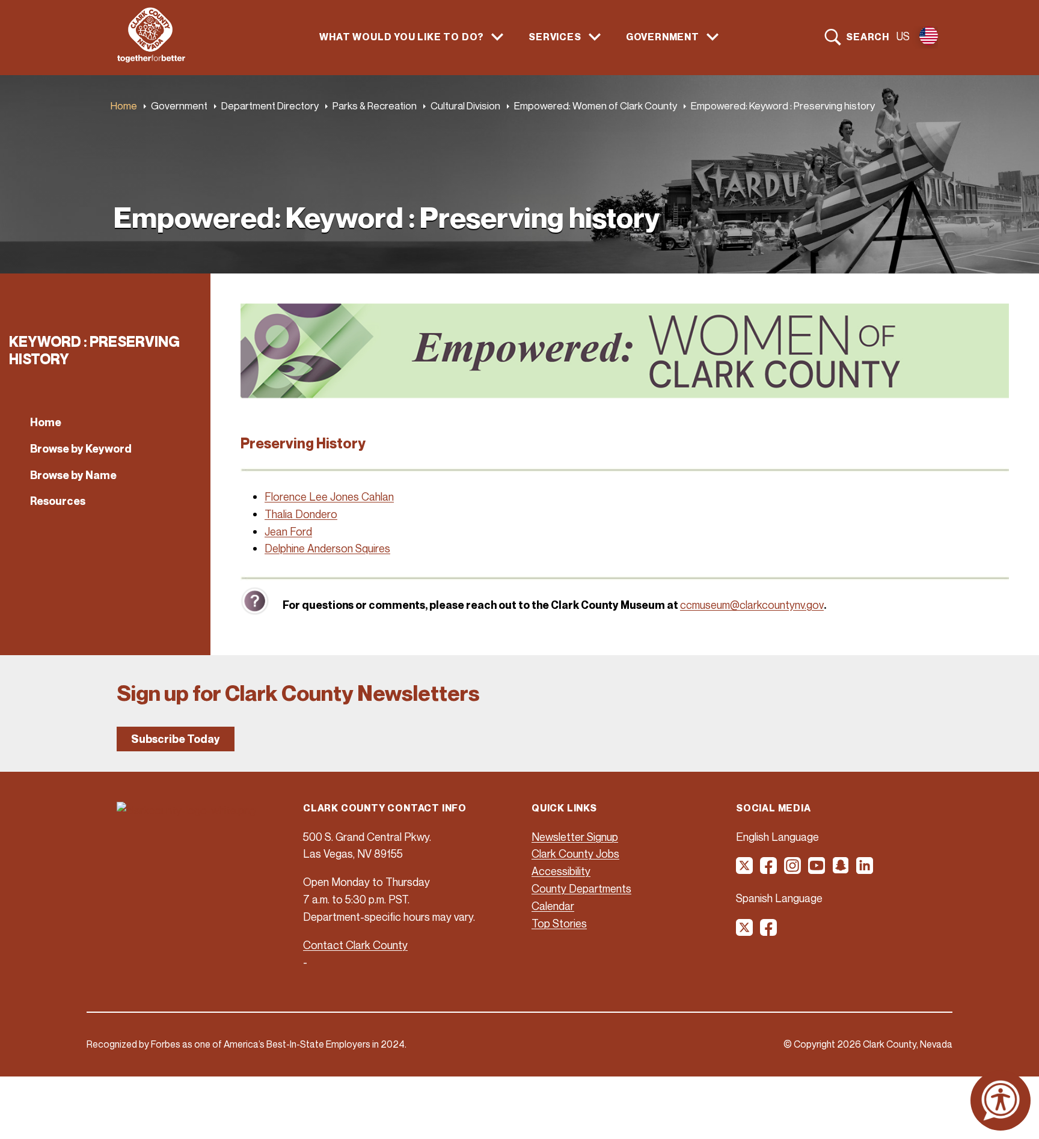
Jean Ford (288, 531)
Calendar (553, 905)
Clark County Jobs (575, 853)
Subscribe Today (175, 739)
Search (867, 37)
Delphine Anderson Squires (327, 548)
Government (179, 105)
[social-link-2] (769, 869)
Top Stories (559, 923)
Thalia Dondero (301, 514)
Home (124, 105)
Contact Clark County (355, 944)
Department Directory (270, 105)
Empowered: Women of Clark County (595, 105)
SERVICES (555, 37)
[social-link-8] (769, 931)
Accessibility (561, 871)
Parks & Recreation (375, 105)
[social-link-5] (841, 869)
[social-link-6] (865, 869)
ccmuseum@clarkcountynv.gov (752, 604)
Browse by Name (73, 475)
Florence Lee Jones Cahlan (329, 496)
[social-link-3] (793, 869)
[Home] (151, 59)
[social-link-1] (745, 869)
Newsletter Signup (575, 836)
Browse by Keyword (81, 448)
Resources (57, 501)
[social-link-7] (745, 931)
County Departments (581, 888)
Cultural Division (465, 105)
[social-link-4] (817, 869)
